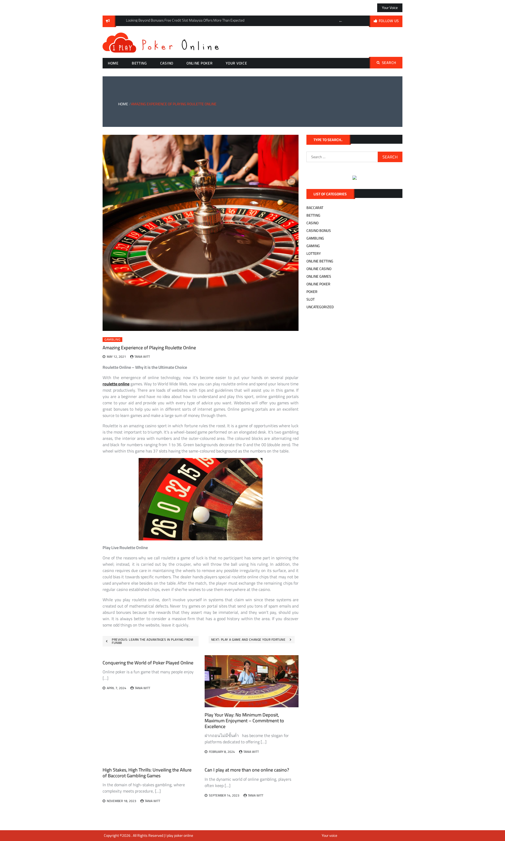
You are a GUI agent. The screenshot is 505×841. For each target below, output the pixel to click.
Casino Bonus (318, 230)
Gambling (112, 339)
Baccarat (314, 208)
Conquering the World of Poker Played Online (148, 662)
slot (310, 299)
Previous (340, 20)
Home (113, 63)
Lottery (313, 253)
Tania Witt (142, 357)
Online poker (199, 63)
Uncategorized (320, 307)
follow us (389, 20)
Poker (311, 291)
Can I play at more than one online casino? (247, 769)
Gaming (313, 246)
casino (166, 63)
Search (389, 62)
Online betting (319, 261)
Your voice (390, 7)
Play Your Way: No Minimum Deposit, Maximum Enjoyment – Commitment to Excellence (244, 720)
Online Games (318, 276)
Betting (139, 63)
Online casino (318, 269)
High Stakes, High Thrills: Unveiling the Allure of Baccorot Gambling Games (147, 772)
